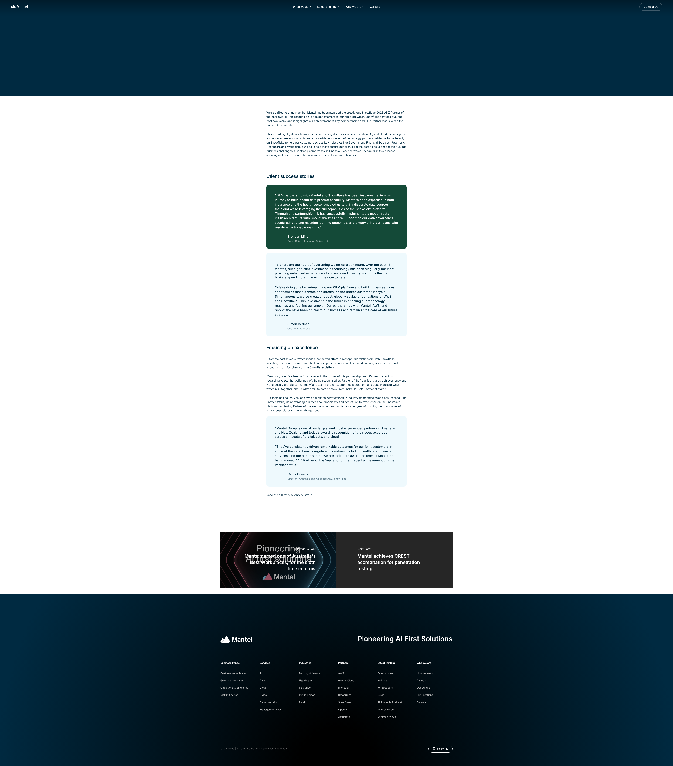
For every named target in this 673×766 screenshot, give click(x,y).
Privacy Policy (281, 748)
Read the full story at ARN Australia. (289, 495)
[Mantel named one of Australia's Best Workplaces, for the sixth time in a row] (278, 560)
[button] (233, 673)
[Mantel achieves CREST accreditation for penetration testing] (394, 560)
